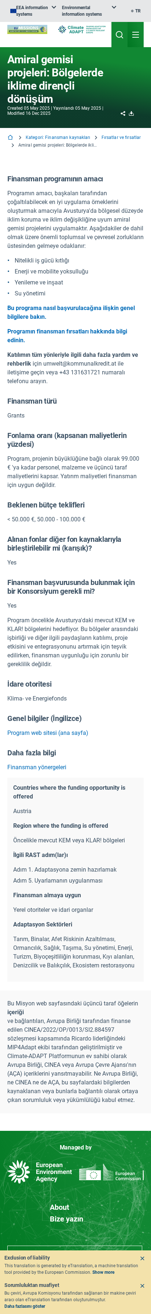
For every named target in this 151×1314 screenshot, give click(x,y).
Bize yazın (66, 1219)
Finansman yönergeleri (36, 767)
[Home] (11, 138)
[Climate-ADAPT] (82, 29)
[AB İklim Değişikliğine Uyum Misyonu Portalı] (27, 29)
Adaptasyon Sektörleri (42, 924)
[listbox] (33, 11)
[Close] (142, 1258)
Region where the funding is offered (60, 825)
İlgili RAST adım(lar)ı (40, 855)
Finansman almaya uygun (47, 895)
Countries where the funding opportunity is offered (69, 792)
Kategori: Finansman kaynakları (58, 137)
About (59, 1207)
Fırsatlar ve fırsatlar (121, 137)
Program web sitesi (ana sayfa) (47, 732)
